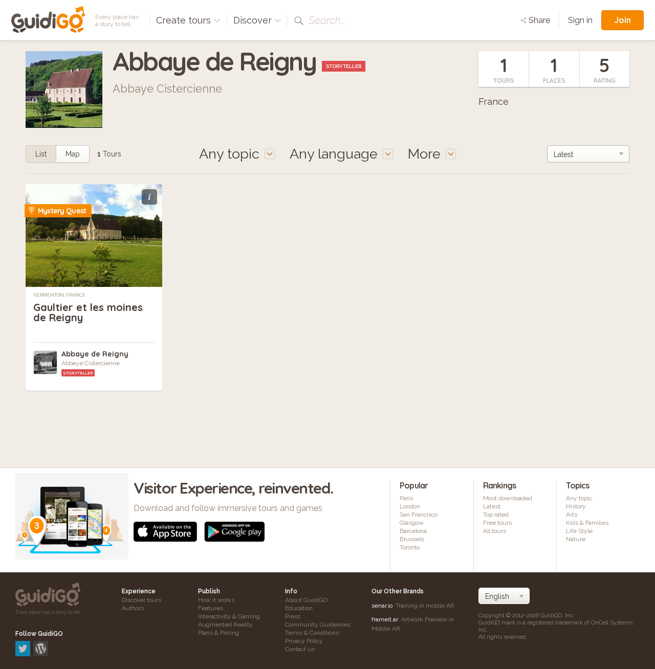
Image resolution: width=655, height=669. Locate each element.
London (410, 506)
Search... (327, 20)
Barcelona (413, 530)
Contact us (300, 649)
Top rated (496, 514)
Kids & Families (587, 522)
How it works (216, 600)
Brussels (412, 539)
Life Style (579, 530)
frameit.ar (385, 619)
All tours (494, 530)
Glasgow (412, 522)
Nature (575, 539)
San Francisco (419, 514)
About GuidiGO (306, 600)
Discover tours (141, 600)
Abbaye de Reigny (94, 354)
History (576, 506)
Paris (406, 498)
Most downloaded (507, 498)
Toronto (410, 547)
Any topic (579, 498)
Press (292, 616)
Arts (571, 514)
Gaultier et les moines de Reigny (88, 312)
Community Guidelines (318, 624)
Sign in (580, 20)
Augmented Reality (225, 624)
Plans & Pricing (218, 632)
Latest (491, 506)
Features (210, 608)
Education (299, 608)
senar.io (382, 605)
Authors (133, 608)
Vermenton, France (59, 295)
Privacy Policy (304, 640)
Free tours (497, 522)
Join (622, 20)
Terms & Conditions (312, 632)
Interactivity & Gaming (229, 616)
